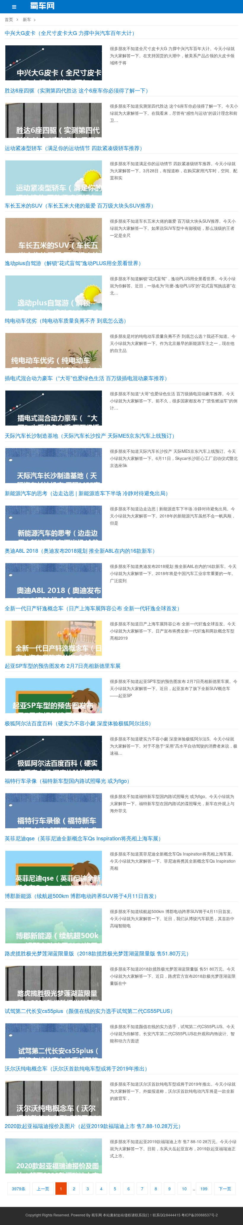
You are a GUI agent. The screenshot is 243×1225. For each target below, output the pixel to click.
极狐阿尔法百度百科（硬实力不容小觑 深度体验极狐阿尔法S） (79, 723)
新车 (27, 19)
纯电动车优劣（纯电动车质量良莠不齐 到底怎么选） (67, 320)
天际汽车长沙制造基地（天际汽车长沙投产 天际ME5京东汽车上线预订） (91, 435)
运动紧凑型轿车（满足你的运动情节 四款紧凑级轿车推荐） (75, 148)
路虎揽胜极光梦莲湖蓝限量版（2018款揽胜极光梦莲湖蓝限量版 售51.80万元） (98, 953)
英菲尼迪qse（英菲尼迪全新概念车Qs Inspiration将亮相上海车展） (84, 838)
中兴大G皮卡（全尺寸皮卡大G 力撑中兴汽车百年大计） (71, 32)
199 (203, 1188)
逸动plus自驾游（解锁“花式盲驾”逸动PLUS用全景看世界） (74, 263)
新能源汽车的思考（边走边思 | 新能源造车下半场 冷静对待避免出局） (88, 493)
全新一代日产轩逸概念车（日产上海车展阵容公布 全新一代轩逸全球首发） (93, 608)
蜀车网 (96, 1214)
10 (184, 1188)
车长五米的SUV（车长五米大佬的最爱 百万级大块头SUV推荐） (80, 205)
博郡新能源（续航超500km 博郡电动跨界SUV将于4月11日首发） (82, 895)
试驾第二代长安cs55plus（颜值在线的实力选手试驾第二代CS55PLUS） (90, 1010)
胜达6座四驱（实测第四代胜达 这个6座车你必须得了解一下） (78, 90)
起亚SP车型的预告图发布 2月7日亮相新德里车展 (63, 665)
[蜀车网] (42, 8)
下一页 (225, 1188)
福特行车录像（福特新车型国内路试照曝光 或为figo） (68, 780)
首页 (9, 19)
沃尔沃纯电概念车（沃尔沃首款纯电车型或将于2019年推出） (77, 1068)
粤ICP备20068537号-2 (199, 1214)
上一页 (43, 1188)
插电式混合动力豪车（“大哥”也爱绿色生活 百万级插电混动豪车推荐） (87, 378)
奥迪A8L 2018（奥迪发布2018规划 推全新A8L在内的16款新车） (81, 550)
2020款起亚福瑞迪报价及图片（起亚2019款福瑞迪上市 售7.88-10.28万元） (94, 1126)
